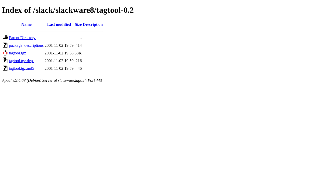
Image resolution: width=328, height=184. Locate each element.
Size (78, 24)
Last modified (59, 24)
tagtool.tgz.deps (21, 61)
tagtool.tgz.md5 (21, 68)
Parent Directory (22, 38)
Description (93, 24)
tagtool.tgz (17, 53)
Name (26, 24)
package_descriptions (26, 45)
